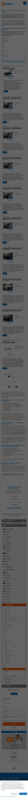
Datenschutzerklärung (6, 796)
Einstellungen (23, 793)
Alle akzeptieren (14, 793)
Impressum (14, 796)
